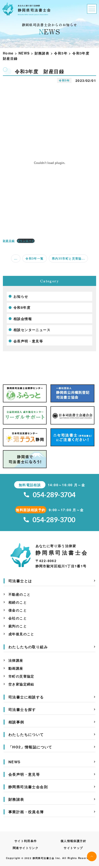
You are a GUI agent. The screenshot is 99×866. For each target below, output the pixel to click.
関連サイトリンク (25, 848)
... (15, 258)
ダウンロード (26, 240)
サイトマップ (73, 848)
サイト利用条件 (25, 841)
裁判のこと (17, 626)
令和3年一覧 (34, 258)
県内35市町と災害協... (68, 258)
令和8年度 (22, 307)
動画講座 (15, 668)
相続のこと (17, 602)
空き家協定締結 (21, 684)
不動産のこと (19, 594)
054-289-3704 (54, 495)
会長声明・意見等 (28, 341)
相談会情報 (22, 318)
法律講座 (15, 660)
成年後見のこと (21, 633)
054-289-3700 (53, 520)
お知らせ (20, 296)
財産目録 (9, 240)
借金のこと (17, 610)
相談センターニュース (31, 329)
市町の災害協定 (21, 676)
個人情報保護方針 (73, 841)
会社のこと (17, 618)
